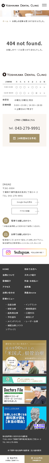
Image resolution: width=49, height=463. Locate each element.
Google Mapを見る (24, 202)
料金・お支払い (31, 280)
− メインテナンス (13, 321)
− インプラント (30, 304)
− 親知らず (29, 317)
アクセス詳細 (24, 211)
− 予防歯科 (11, 317)
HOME (6, 269)
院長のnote (30, 292)
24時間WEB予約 (26, 138)
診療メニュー (9, 298)
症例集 (27, 286)
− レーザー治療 (31, 321)
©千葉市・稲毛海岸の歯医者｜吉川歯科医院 (24, 450)
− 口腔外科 (29, 312)
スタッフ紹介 (30, 274)
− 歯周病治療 (12, 312)
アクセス (6, 286)
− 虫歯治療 (11, 304)
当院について (9, 274)
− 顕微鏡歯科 (30, 308)
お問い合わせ (9, 292)
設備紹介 (7, 280)
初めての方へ (30, 269)
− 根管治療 (11, 308)
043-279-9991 (15, 195)
